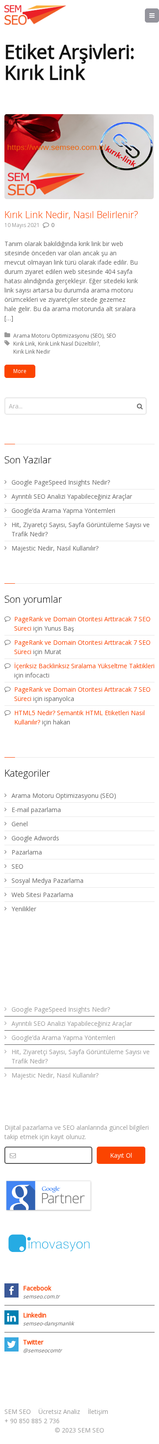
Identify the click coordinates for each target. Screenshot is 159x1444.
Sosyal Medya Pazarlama (47, 880)
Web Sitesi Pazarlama (42, 894)
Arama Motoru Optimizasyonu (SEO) (58, 335)
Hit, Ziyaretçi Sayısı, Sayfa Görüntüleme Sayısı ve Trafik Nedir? (80, 529)
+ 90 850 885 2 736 (32, 1421)
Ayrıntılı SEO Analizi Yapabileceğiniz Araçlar (71, 496)
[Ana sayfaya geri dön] (35, 15)
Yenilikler (23, 909)
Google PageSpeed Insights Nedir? (60, 482)
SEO (111, 335)
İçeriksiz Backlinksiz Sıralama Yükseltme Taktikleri (84, 666)
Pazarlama (26, 852)
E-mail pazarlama (36, 809)
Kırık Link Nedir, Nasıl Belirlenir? (71, 214)
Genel (19, 824)
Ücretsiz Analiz (59, 1411)
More (19, 371)
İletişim (98, 1411)
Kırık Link (24, 343)
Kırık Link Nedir (31, 351)
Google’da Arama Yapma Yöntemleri (63, 510)
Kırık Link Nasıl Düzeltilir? (68, 343)
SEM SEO (17, 1411)
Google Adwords (35, 838)
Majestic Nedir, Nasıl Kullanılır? (54, 548)
